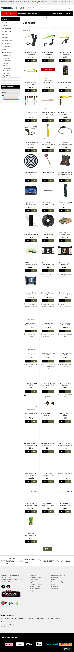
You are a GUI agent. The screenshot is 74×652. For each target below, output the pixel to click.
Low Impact (6, 73)
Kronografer (6, 61)
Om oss (53, 584)
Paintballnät (6, 68)
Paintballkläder (6, 43)
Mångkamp (6, 63)
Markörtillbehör (7, 55)
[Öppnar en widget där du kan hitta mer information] (67, 649)
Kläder (5, 66)
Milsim (4, 49)
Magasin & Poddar (7, 31)
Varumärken (57, 13)
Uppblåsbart (6, 76)
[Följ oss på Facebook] (3, 586)
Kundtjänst (33, 575)
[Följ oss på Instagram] (8, 586)
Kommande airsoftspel (57, 582)
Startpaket (5, 25)
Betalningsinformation (36, 577)
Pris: (3, 95)
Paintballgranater (7, 40)
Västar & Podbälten (7, 46)
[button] (66, 8)
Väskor (4, 82)
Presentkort (33, 13)
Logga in (60, 1)
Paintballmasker (6, 28)
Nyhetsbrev (54, 586)
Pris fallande (50, 27)
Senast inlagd (60, 27)
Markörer (5, 22)
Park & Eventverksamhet (37, 584)
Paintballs (5, 37)
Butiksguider (54, 577)
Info (28, 60)
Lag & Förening (34, 582)
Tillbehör (4, 79)
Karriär (53, 580)
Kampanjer (22, 13)
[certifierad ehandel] (17, 603)
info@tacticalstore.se (7, 582)
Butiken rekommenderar (58, 575)
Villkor (55, 1)
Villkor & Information (35, 589)
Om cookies (54, 589)
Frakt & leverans (34, 580)
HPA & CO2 (5, 34)
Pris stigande (40, 27)
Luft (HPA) (6, 58)
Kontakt (69, 13)
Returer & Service (35, 586)
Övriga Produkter (8, 71)
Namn (32, 27)
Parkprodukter (7, 52)
